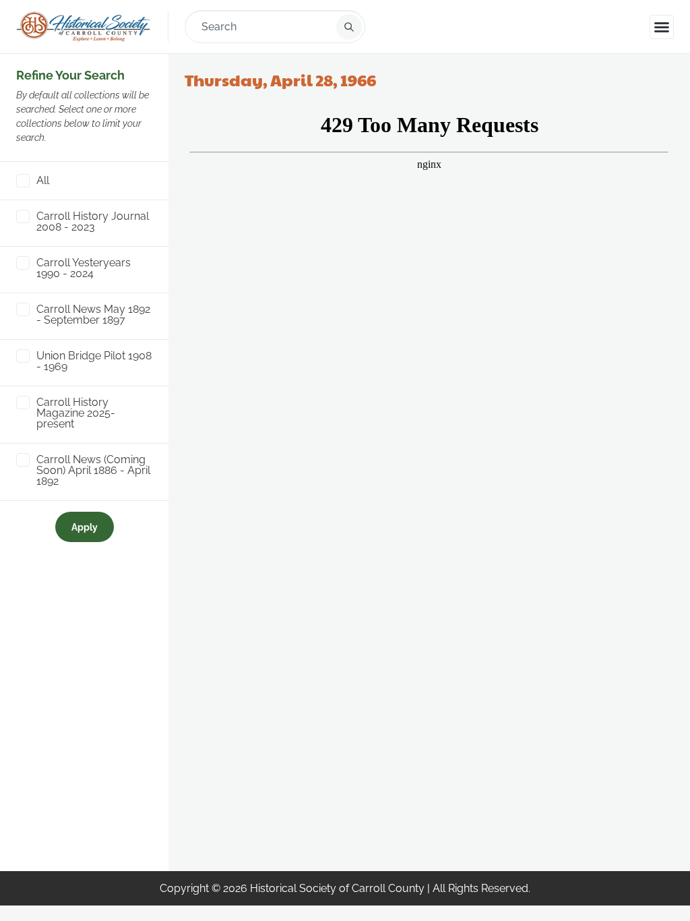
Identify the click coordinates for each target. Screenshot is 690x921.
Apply (84, 527)
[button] (662, 27)
